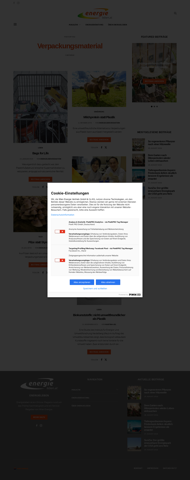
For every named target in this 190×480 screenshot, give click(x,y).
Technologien (117, 199)
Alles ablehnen (108, 282)
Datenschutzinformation (62, 215)
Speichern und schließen (95, 288)
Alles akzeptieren (82, 282)
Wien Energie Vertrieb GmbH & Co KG (77, 199)
